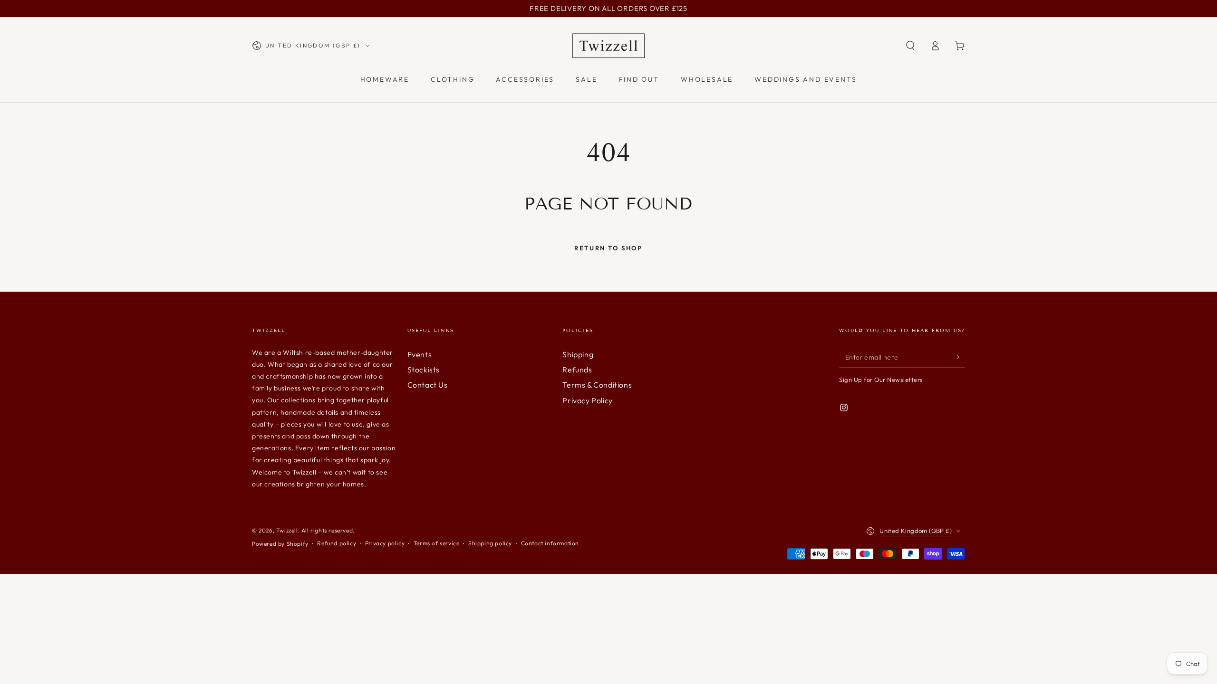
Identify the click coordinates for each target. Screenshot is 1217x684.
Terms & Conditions (597, 385)
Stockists (423, 369)
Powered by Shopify (280, 543)
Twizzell (287, 530)
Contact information (550, 543)
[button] (910, 45)
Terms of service (437, 543)
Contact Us (427, 385)
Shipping (577, 354)
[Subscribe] (959, 357)
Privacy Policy (587, 400)
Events (419, 354)
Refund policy (336, 543)
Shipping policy (490, 543)
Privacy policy (385, 543)
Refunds (577, 369)
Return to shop (608, 248)
